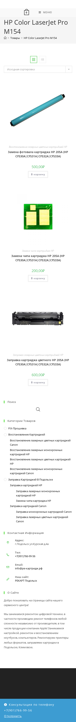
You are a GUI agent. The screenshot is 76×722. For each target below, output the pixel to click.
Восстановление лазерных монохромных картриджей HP (36, 452)
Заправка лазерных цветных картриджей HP (38, 355)
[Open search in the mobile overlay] (38, 409)
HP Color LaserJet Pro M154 (40, 38)
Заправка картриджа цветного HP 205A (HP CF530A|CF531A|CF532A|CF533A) (38, 362)
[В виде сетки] (33, 59)
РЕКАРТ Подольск (26, 580)
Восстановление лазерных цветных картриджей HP (38, 147)
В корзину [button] (38, 174)
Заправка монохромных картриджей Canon (44, 512)
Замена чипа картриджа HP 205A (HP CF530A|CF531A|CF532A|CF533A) (38, 258)
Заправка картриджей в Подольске (30, 479)
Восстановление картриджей (26, 434)
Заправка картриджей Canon (28, 506)
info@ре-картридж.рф (28, 568)
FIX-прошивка (17, 428)
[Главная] (5, 38)
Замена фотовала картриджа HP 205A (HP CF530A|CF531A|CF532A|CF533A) (38, 154)
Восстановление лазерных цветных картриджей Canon (40, 442)
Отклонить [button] (13, 716)
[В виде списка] (42, 59)
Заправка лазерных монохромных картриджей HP (38, 493)
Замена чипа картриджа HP (38, 250)
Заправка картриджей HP (26, 485)
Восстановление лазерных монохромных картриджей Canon (36, 471)
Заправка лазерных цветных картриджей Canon (42, 519)
